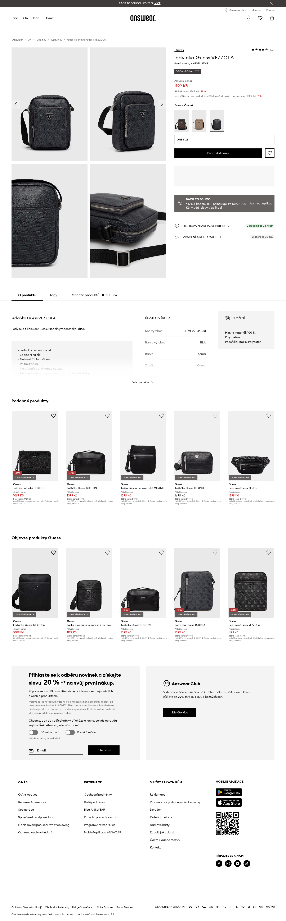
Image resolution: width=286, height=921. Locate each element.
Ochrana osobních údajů (35, 832)
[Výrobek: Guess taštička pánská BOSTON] (35, 446)
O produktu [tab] (27, 295)
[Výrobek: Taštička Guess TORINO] (197, 446)
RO (243, 906)
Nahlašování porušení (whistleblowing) (44, 825)
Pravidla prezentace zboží (101, 817)
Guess (179, 50)
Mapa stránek (124, 907)
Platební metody (161, 817)
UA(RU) (270, 906)
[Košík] (271, 17)
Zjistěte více (180, 712)
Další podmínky (94, 802)
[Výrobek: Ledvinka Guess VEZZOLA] (251, 583)
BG (190, 906)
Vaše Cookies (105, 907)
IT (230, 906)
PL (236, 906)
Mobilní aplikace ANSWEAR (102, 832)
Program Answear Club (100, 825)
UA (261, 906)
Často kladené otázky (165, 840)
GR (211, 906)
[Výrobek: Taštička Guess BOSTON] (89, 446)
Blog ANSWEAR (94, 809)
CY (197, 906)
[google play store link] (229, 792)
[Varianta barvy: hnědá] (181, 121)
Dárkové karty (160, 825)
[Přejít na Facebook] (219, 863)
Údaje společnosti (83, 907)
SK (254, 906)
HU (224, 906)
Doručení (156, 809)
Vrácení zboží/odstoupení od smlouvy (175, 802)
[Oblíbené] (260, 17)
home (49, 18)
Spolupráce (26, 809)
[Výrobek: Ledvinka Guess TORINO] (197, 583)
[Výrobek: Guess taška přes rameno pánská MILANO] (143, 446)
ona (15, 18)
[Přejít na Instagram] (228, 863)
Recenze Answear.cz (32, 802)
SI (249, 906)
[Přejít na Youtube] (237, 863)
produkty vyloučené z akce (55, 712)
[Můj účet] (248, 17)
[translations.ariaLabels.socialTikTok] (246, 863)
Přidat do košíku (218, 153)
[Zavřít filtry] (271, 3)
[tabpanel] (143, 343)
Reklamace (157, 794)
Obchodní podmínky (98, 794)
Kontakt (155, 847)
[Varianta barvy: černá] (217, 121)
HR (217, 906)
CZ (204, 906)
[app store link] (229, 802)
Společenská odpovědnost (36, 817)
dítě (36, 18)
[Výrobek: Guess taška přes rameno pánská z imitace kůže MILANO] (89, 583)
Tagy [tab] (53, 295)
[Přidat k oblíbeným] (269, 153)
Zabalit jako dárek (162, 832)
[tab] (94, 295)
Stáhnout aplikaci (261, 203)
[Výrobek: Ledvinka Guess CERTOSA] (35, 583)
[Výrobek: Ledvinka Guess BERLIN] (251, 446)
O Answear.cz (27, 794)
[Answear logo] (143, 18)
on (25, 18)
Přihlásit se (104, 750)
